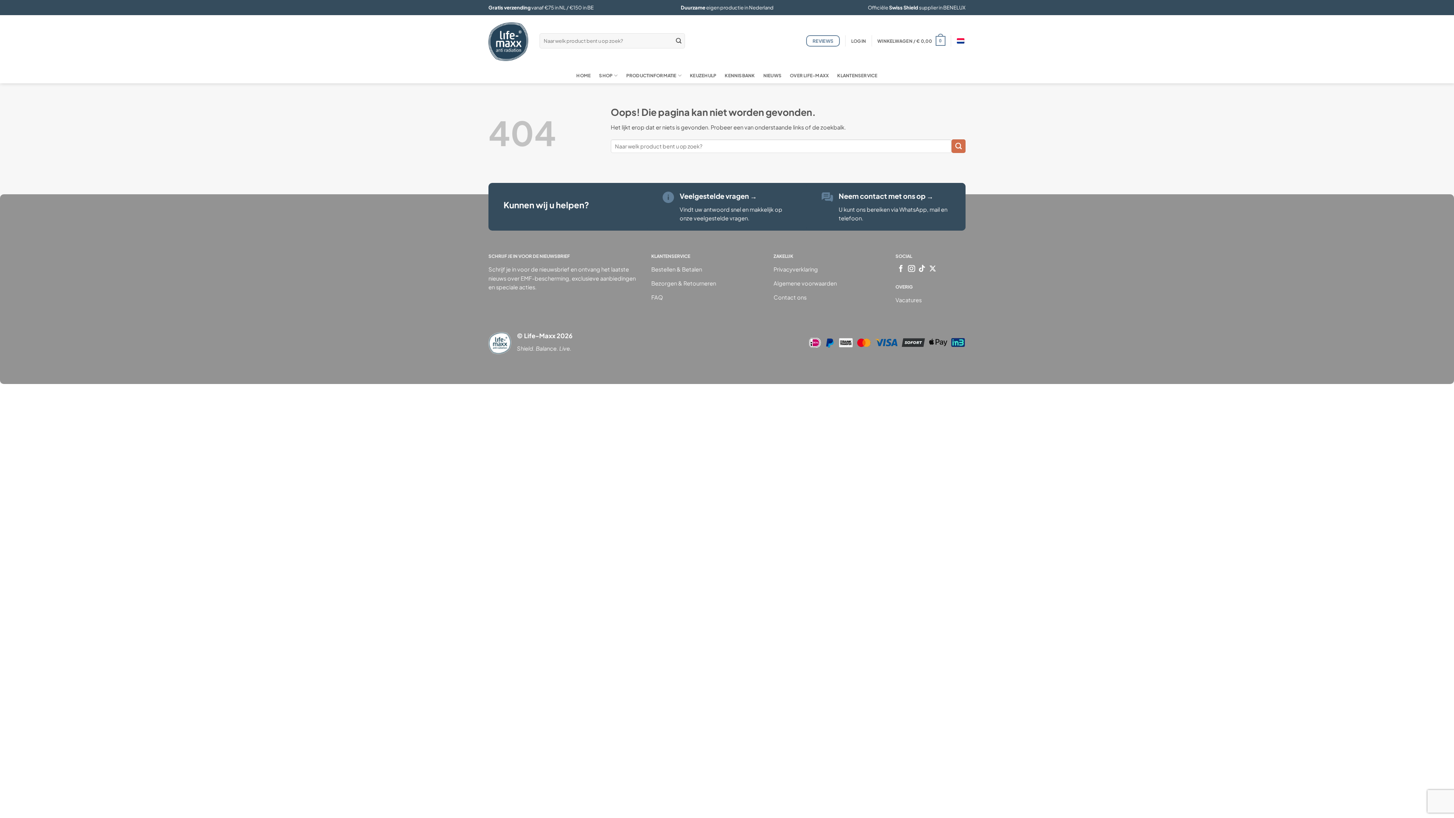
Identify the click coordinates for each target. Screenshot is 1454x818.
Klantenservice (857, 75)
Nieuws (772, 75)
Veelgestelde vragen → (718, 196)
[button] (858, 41)
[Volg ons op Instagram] (911, 269)
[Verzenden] (678, 41)
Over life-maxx (809, 75)
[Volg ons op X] (932, 269)
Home (583, 75)
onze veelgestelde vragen (714, 218)
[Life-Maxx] (508, 42)
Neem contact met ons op (886, 196)
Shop (606, 75)
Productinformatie (651, 75)
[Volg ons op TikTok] (922, 269)
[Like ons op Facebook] (901, 269)
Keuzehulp (703, 75)
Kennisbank (740, 75)
